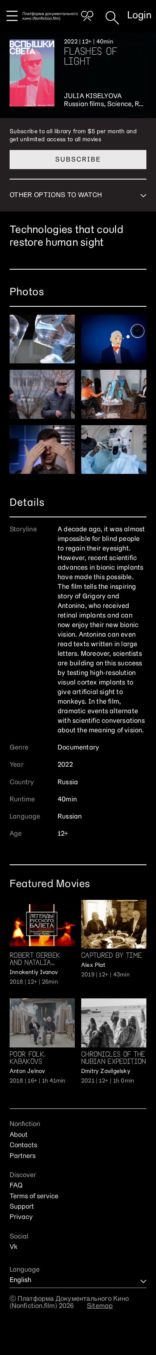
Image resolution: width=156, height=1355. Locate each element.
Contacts (23, 1145)
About (19, 1135)
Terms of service (34, 1196)
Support (22, 1207)
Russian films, (85, 104)
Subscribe (78, 160)
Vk (14, 1247)
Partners (23, 1156)
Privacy (21, 1217)
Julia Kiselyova (93, 96)
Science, (121, 104)
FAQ (16, 1186)
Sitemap (100, 1306)
